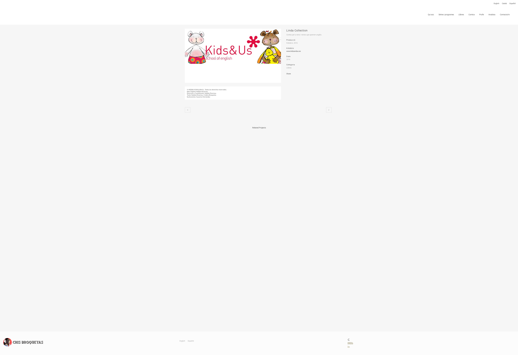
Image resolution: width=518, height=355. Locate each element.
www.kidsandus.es (293, 51)
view (202, 153)
